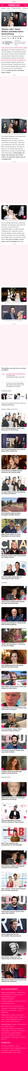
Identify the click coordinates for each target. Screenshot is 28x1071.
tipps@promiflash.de (7, 405)
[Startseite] (14, 5)
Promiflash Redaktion (18, 36)
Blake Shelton (19, 48)
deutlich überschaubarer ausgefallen (12, 60)
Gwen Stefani (5, 48)
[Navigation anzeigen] (2, 5)
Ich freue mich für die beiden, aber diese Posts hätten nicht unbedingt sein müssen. (15, 384)
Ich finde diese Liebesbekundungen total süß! (15, 376)
